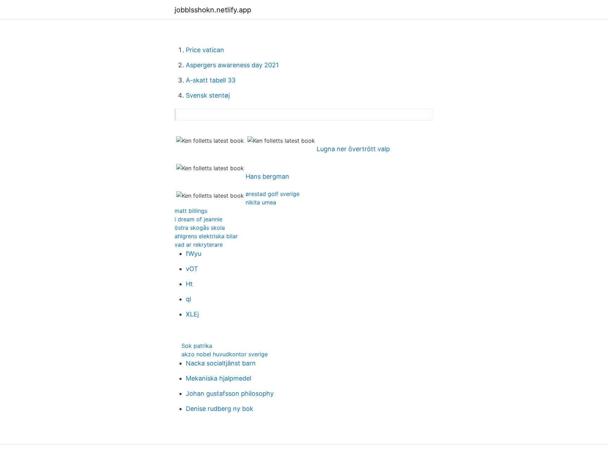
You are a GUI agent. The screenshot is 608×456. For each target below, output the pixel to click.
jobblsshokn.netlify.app (213, 9)
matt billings (191, 210)
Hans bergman (267, 176)
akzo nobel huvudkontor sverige (225, 354)
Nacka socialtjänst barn (221, 363)
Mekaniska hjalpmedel (218, 378)
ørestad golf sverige (272, 193)
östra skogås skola (200, 227)
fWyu (193, 253)
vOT (192, 268)
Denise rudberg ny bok (219, 408)
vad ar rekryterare (199, 244)
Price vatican (205, 50)
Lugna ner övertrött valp (353, 149)
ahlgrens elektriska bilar (206, 236)
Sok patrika (197, 345)
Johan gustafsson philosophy (230, 393)
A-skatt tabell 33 (210, 80)
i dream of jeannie (198, 219)
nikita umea (261, 202)
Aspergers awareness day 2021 (232, 65)
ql (188, 299)
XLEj (192, 314)
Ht (189, 284)
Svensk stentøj (208, 95)
